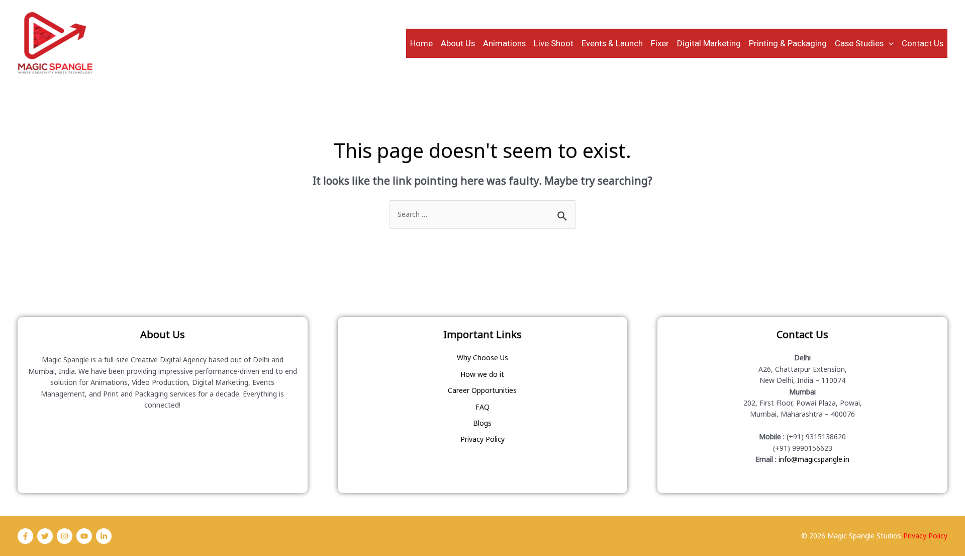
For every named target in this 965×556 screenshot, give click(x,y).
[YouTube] (84, 536)
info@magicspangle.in (814, 459)
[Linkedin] (104, 536)
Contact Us (922, 43)
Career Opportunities (482, 390)
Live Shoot (553, 43)
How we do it (482, 374)
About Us (458, 43)
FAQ (482, 407)
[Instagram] (64, 536)
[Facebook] (25, 536)
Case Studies (859, 43)
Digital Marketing (709, 43)
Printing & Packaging (788, 43)
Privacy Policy (482, 439)
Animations (504, 43)
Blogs (482, 423)
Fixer (660, 43)
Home (421, 43)
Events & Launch (612, 43)
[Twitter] (45, 536)
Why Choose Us (482, 357)
